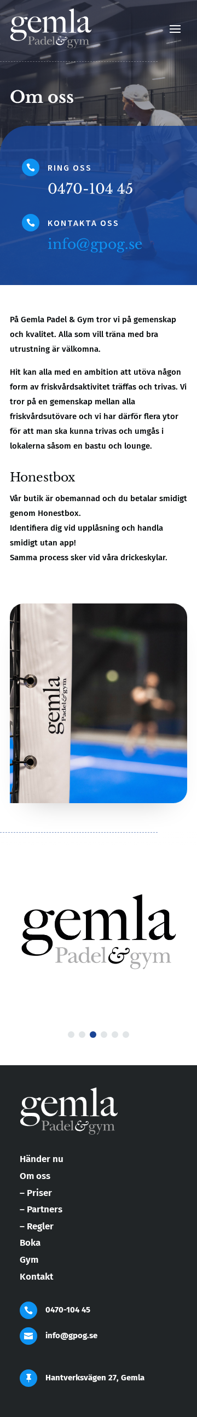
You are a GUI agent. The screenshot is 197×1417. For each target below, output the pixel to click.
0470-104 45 (67, 1310)
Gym (29, 1259)
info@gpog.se (95, 244)
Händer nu (41, 1159)
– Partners (41, 1209)
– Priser (36, 1193)
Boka (30, 1242)
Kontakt (36, 1276)
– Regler (37, 1226)
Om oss (35, 1176)
